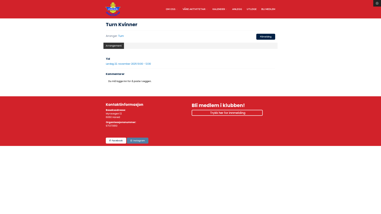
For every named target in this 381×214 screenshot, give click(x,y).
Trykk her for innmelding (227, 113)
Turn (121, 36)
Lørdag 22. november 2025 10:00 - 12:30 (128, 64)
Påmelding (265, 36)
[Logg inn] (377, 3)
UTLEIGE (252, 9)
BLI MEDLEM (268, 9)
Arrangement (114, 45)
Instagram (139, 140)
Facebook (117, 140)
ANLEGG (237, 9)
